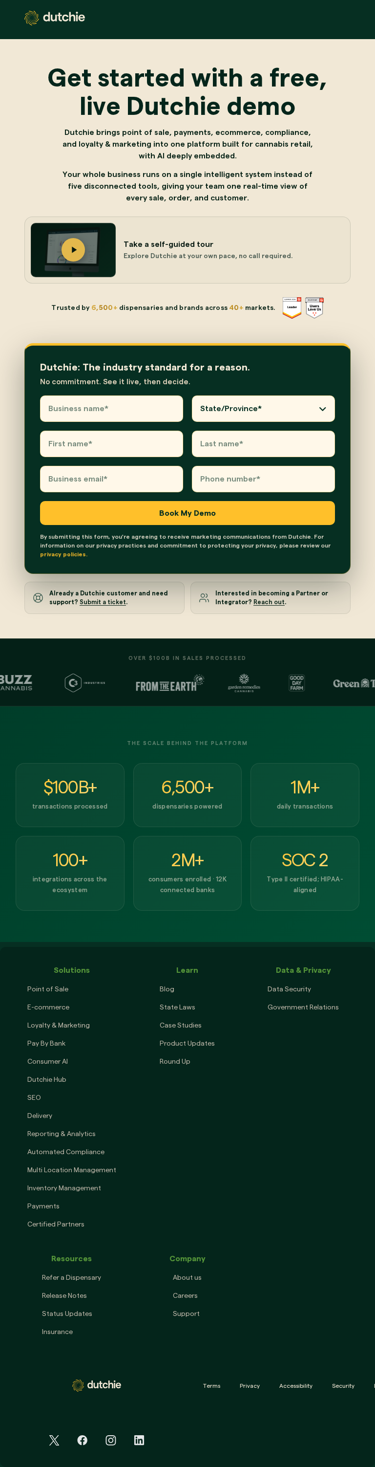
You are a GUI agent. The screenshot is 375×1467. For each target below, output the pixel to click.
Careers (185, 1295)
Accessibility (295, 1385)
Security (343, 1385)
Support (186, 1313)
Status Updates (67, 1313)
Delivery (39, 1115)
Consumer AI (47, 1061)
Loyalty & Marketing (58, 1025)
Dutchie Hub (46, 1079)
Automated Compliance (65, 1152)
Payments (43, 1206)
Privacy (250, 1385)
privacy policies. (63, 554)
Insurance (57, 1332)
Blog (167, 989)
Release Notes (64, 1295)
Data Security (289, 989)
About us (187, 1277)
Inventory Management (64, 1188)
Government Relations (303, 1007)
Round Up (175, 1061)
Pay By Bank (46, 1043)
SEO (34, 1097)
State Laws (177, 1007)
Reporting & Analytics (61, 1134)
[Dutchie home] (54, 18)
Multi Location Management (71, 1170)
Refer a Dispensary (71, 1277)
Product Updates (187, 1043)
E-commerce (48, 1007)
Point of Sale (47, 989)
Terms (211, 1385)
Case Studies (181, 1025)
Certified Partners (55, 1224)
